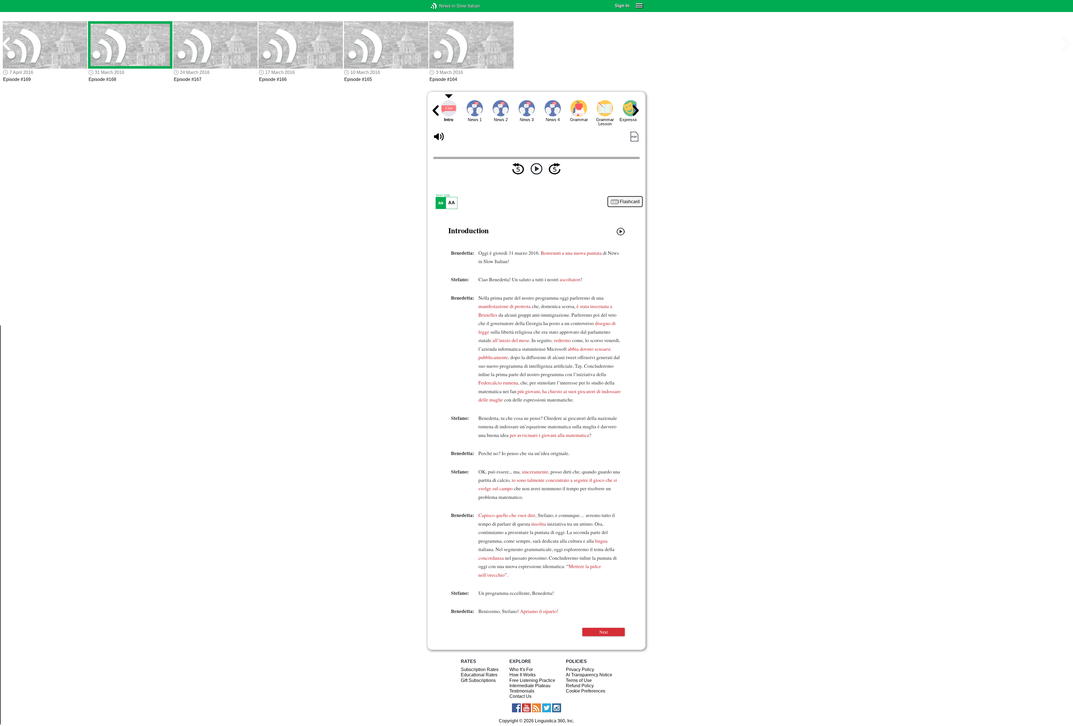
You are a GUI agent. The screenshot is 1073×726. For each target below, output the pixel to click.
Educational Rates (479, 674)
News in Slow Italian (442, 6)
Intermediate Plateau (529, 685)
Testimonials (521, 691)
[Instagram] (556, 707)
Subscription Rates (479, 669)
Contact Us (520, 696)
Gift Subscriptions (478, 680)
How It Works (522, 674)
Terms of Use (579, 680)
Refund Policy (580, 685)
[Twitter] (546, 707)
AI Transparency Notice (589, 674)
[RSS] (536, 707)
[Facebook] (516, 707)
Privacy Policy (580, 669)
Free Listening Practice (532, 680)
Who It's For (521, 669)
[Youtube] (526, 707)
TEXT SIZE (443, 195)
